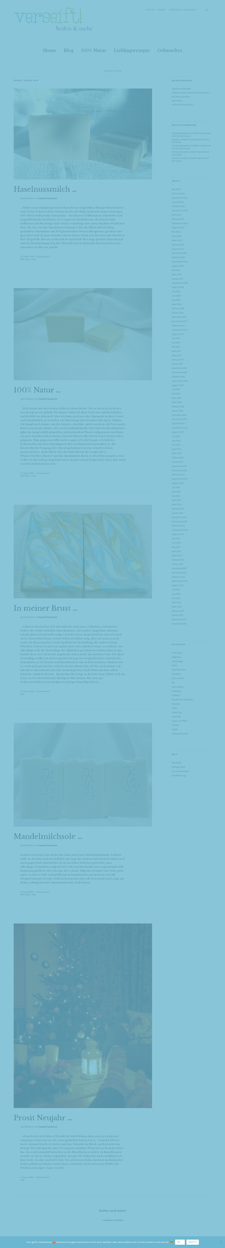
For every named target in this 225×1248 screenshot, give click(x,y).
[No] (221, 1242)
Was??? (192, 1242)
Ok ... (180, 1242)
